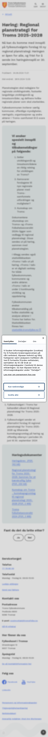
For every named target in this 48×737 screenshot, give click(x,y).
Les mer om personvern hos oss (19, 374)
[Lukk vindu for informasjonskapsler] (43, 338)
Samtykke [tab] (9, 341)
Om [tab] (34, 341)
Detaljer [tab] (22, 341)
